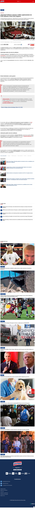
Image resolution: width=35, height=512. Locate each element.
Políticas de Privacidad (4, 494)
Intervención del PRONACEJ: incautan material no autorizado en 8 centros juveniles (14, 429)
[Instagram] (18, 469)
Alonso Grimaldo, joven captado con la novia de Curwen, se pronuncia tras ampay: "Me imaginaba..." (18, 216)
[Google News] (19, 469)
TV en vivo (2, 491)
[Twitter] (3, 44)
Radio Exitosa (29, 155)
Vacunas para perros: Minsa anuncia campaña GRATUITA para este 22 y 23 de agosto (15, 403)
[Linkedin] (6, 44)
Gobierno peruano (14, 155)
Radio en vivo (2, 495)
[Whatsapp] (1, 44)
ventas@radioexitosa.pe (6, 481)
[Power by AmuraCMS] (32, 503)
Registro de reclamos (3, 490)
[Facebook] (4, 44)
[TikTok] (21, 469)
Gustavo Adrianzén (20, 155)
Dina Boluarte (2, 55)
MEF (31, 122)
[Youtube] (16, 469)
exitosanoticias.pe (5, 483)
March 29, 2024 (19, 107)
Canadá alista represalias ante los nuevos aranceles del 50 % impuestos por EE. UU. (14, 376)
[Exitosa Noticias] (2, 1)
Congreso (9, 155)
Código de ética (2, 488)
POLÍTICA (25, 155)
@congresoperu (6, 101)
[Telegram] (7, 44)
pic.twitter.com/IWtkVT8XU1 (8, 102)
